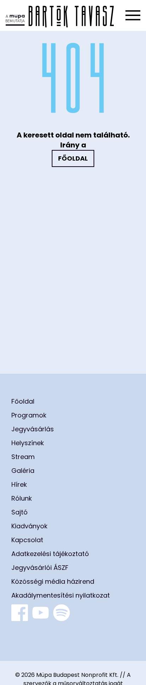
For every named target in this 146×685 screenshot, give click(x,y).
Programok (28, 415)
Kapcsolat (27, 539)
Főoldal (73, 158)
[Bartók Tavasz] (60, 15)
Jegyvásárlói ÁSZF (39, 567)
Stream (23, 456)
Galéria (22, 470)
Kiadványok (29, 526)
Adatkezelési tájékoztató (50, 553)
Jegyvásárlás (32, 429)
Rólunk (21, 498)
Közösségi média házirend (52, 581)
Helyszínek (27, 442)
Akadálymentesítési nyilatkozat (60, 595)
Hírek (19, 484)
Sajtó (19, 512)
